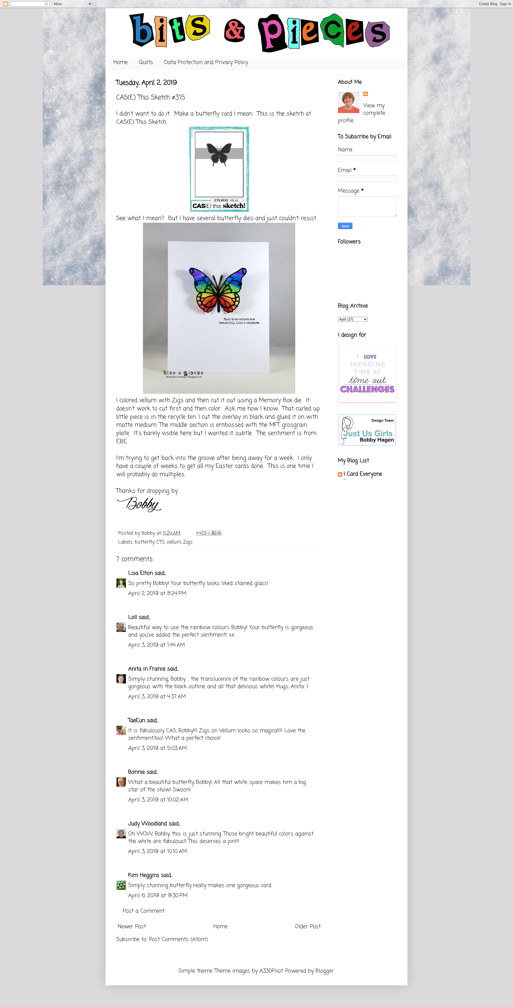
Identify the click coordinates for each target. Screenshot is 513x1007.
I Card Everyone (363, 474)
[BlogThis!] (204, 533)
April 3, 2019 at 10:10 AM (157, 851)
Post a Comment (144, 911)
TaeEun (136, 720)
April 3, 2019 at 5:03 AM (157, 748)
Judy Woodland (147, 824)
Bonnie (136, 772)
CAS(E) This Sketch (141, 122)
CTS (160, 542)
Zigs (188, 542)
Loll (132, 617)
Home (121, 62)
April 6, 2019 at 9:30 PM (158, 896)
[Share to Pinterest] (219, 533)
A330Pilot (271, 971)
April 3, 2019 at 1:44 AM (156, 645)
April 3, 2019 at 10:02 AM (158, 800)
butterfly (144, 542)
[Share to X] (209, 533)
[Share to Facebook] (214, 533)
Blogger (325, 971)
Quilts (146, 62)
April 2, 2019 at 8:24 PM (157, 593)
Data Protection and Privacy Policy (206, 62)
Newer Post (132, 927)
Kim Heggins (143, 875)
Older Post (308, 927)
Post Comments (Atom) (178, 939)
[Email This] (198, 533)
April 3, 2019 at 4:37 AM (157, 697)
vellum (174, 542)
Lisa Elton (140, 573)
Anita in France (146, 669)
